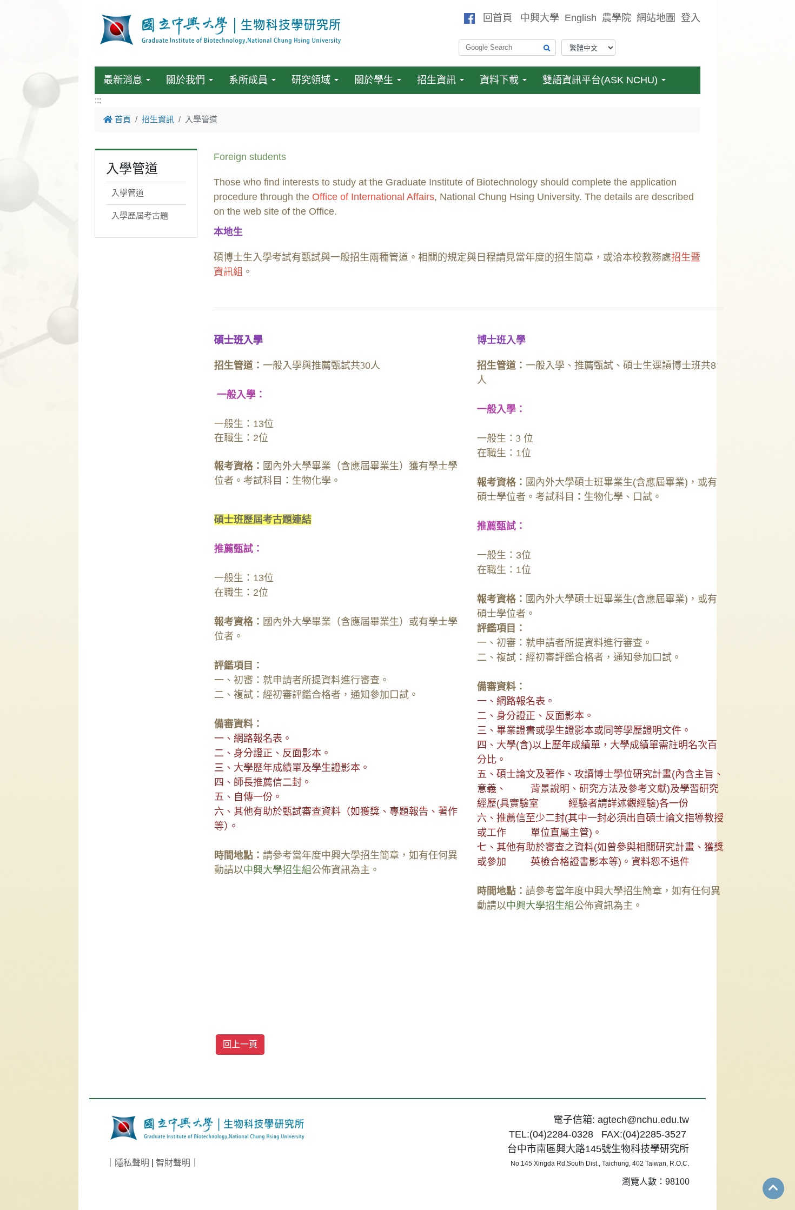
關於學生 (373, 80)
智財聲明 (173, 1162)
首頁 (121, 119)
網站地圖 (656, 17)
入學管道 (127, 192)
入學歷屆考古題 (139, 215)
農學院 (616, 17)
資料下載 (499, 80)
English (581, 17)
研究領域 (311, 80)
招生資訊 (436, 80)
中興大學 (539, 17)
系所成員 (248, 80)
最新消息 (122, 80)
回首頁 (497, 17)
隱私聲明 (132, 1162)
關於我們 (185, 80)
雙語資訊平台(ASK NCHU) (600, 80)
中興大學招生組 (277, 870)
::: (98, 100)
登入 (690, 17)
